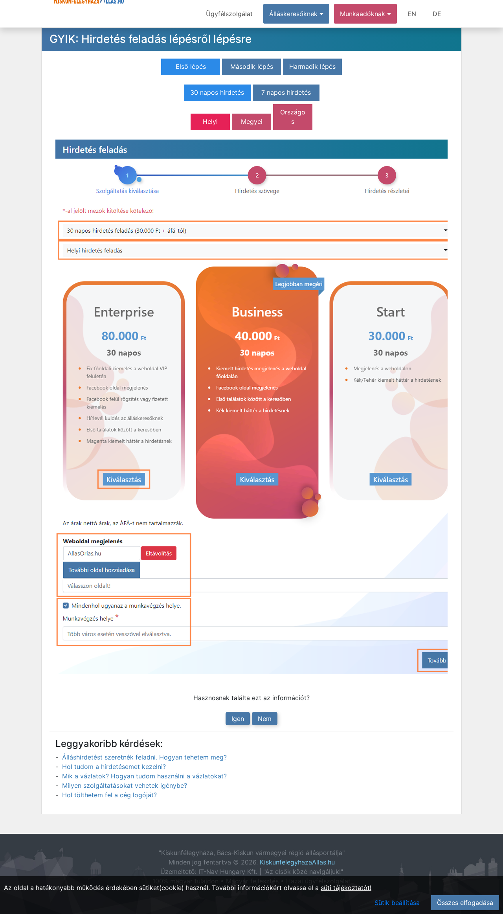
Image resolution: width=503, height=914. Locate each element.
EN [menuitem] (412, 14)
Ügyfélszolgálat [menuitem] (229, 14)
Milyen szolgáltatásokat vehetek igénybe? (124, 785)
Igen (237, 719)
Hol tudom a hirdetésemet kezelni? (114, 767)
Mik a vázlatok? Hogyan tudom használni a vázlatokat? (144, 776)
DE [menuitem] (437, 14)
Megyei (252, 121)
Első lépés (191, 66)
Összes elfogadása (465, 903)
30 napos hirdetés (217, 92)
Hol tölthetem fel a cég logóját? (109, 795)
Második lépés (251, 66)
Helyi (210, 121)
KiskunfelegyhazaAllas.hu (297, 862)
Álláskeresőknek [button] (294, 14)
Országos (292, 116)
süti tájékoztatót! (346, 888)
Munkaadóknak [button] (363, 14)
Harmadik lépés (312, 66)
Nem (265, 719)
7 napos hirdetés (286, 92)
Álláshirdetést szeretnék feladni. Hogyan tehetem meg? (144, 757)
